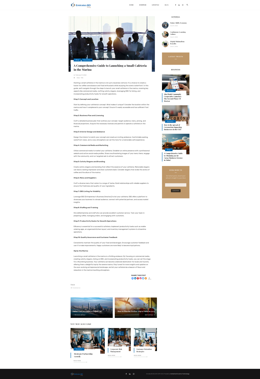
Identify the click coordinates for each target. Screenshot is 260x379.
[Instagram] (140, 278)
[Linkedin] (135, 278)
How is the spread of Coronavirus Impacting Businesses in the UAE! (173, 127)
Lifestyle (155, 5)
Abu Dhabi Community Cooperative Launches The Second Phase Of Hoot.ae (172, 97)
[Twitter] (143, 278)
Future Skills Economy (178, 23)
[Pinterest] (138, 278)
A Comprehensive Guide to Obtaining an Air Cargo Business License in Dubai (173, 156)
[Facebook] (132, 278)
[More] (146, 278)
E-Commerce (76, 288)
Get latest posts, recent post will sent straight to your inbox (176, 177)
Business (142, 5)
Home (131, 5)
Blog (167, 5)
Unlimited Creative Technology (179, 374)
